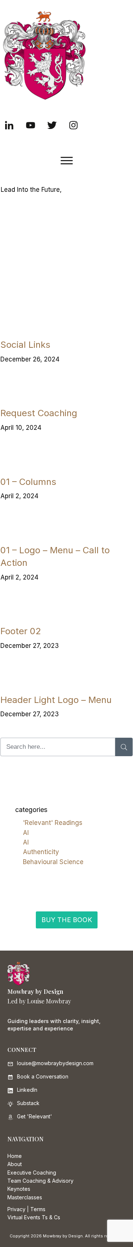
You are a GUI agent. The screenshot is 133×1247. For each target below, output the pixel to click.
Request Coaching (38, 413)
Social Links (25, 344)
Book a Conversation (42, 1076)
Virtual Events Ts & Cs (33, 1217)
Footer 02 (20, 631)
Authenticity (41, 852)
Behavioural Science (53, 862)
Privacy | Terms (26, 1209)
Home (14, 1156)
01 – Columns (28, 481)
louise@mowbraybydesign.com (55, 1063)
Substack (28, 1103)
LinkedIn (27, 1090)
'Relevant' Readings (52, 822)
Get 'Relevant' (34, 1116)
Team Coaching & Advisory (40, 1181)
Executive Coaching (31, 1172)
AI (26, 832)
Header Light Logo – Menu (56, 699)
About (14, 1164)
